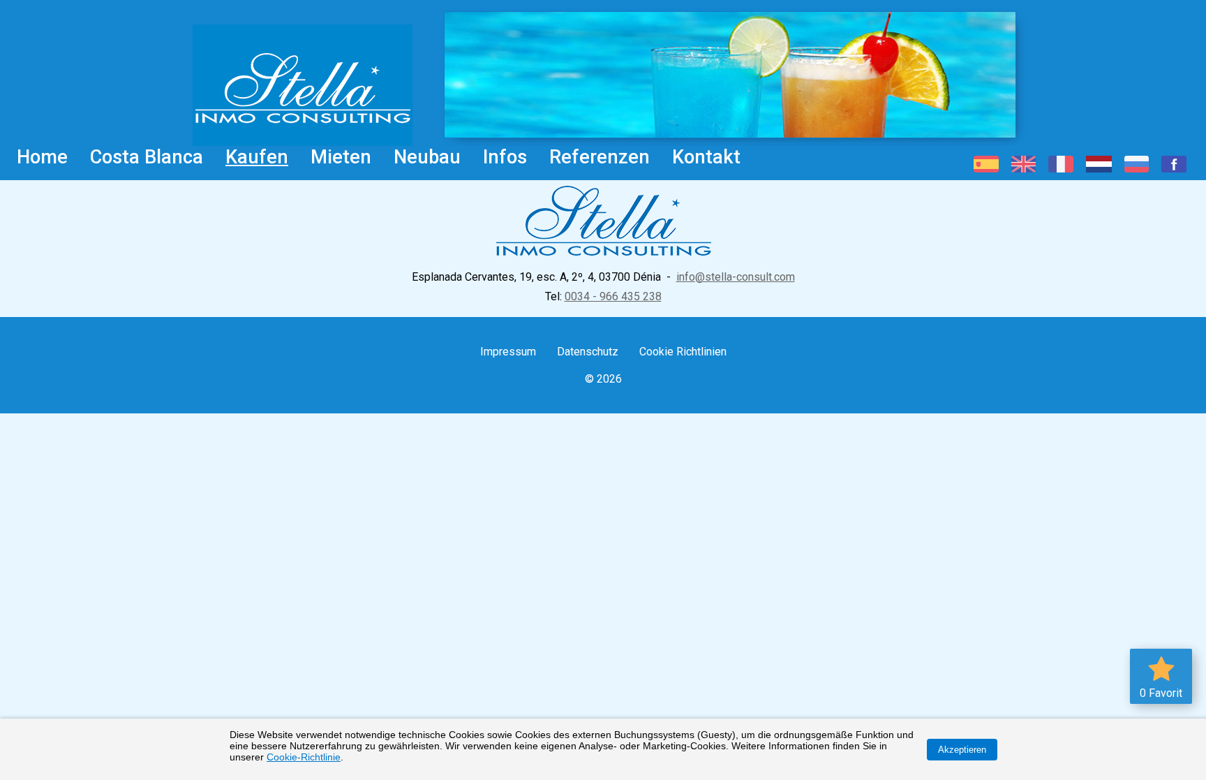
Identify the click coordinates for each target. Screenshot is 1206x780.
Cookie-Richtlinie (304, 757)
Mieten (341, 157)
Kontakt (706, 157)
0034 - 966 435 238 (613, 296)
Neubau (427, 157)
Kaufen (256, 157)
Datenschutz (587, 351)
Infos (505, 157)
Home (42, 157)
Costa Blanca (146, 157)
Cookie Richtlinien (683, 351)
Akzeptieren (962, 749)
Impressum (508, 351)
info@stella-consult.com (735, 277)
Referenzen (599, 157)
